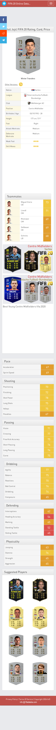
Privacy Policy (11, 699)
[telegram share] (3, 40)
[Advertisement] (28, 17)
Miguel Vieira (26, 202)
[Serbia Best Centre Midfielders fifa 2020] (28, 258)
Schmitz (24, 235)
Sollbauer (25, 227)
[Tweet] (3, 26)
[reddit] (3, 33)
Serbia (37, 90)
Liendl (23, 210)
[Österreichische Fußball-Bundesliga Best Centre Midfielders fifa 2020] (28, 289)
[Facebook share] (3, 19)
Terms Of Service (26, 699)
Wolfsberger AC (37, 103)
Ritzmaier (25, 219)
